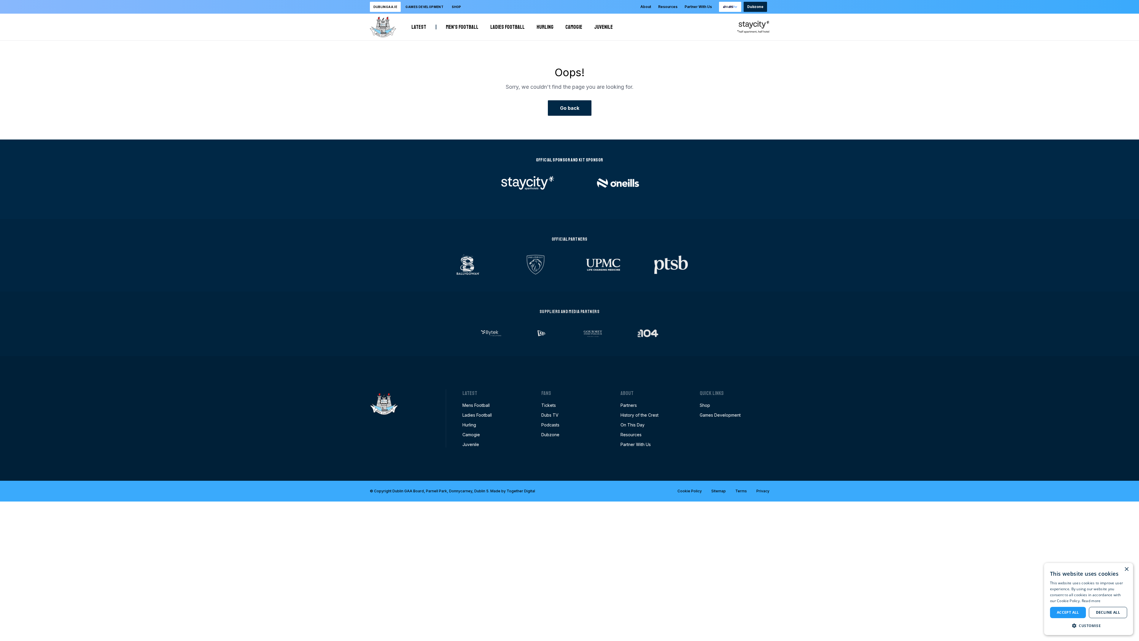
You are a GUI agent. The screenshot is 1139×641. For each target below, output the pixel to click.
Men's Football (462, 27)
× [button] (1126, 569)
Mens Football (476, 405)
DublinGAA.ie (385, 7)
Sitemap (718, 491)
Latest (418, 27)
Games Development (720, 415)
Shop (456, 7)
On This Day (633, 424)
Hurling (545, 27)
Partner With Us (698, 6)
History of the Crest (639, 415)
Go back (569, 108)
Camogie (573, 27)
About (645, 6)
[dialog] (1088, 599)
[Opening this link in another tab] (730, 7)
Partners (629, 405)
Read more (1091, 600)
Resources (667, 6)
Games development (424, 7)
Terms (741, 491)
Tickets (548, 405)
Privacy (762, 491)
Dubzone (755, 6)
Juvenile (603, 27)
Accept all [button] (1068, 612)
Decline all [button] (1108, 612)
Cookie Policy (689, 491)
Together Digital (521, 491)
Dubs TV (550, 415)
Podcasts (550, 424)
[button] (1088, 625)
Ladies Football (507, 27)
